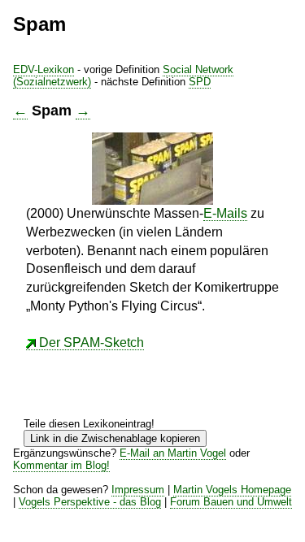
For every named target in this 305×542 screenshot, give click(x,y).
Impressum (137, 489)
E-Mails (225, 213)
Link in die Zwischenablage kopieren (115, 438)
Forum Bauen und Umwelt (231, 502)
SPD (200, 82)
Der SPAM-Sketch (91, 342)
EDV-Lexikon (43, 69)
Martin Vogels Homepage (232, 489)
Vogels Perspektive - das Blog (90, 502)
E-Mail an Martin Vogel (173, 453)
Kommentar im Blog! (61, 465)
